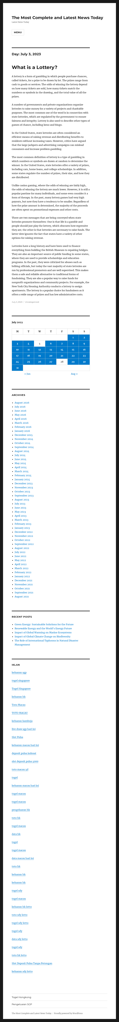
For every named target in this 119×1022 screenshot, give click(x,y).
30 (84, 361)
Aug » (74, 373)
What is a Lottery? (34, 67)
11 (29, 349)
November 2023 (24, 487)
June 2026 (20, 410)
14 (62, 349)
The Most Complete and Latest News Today (57, 17)
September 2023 (24, 495)
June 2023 (20, 507)
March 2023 (21, 519)
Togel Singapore (21, 688)
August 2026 (22, 402)
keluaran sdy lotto (22, 971)
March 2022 (21, 568)
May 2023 (20, 511)
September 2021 (24, 592)
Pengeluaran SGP (22, 1004)
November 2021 (24, 584)
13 (51, 349)
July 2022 (20, 552)
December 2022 (24, 531)
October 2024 (22, 443)
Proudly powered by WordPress (68, 1013)
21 (62, 355)
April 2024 (21, 467)
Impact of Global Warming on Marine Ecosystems (43, 632)
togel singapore (21, 680)
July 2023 (20, 503)
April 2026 (21, 418)
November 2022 (24, 536)
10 (17, 349)
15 (73, 349)
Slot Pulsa (17, 737)
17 (17, 355)
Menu (18, 32)
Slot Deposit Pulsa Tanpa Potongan (32, 963)
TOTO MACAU (20, 712)
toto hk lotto (19, 955)
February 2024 (23, 475)
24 (17, 361)
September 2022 (24, 544)
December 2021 (23, 580)
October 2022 (22, 540)
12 (39, 349)
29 (73, 361)
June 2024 (20, 459)
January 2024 (22, 479)
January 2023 (22, 527)
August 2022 (22, 548)
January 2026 (22, 430)
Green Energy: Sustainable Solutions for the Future (44, 624)
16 (84, 349)
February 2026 (23, 426)
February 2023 (23, 523)
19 (39, 355)
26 (39, 361)
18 (28, 355)
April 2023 (20, 515)
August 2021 (22, 596)
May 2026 (20, 414)
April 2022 (21, 564)
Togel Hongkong (21, 997)
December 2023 (24, 483)
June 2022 (20, 556)
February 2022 (23, 572)
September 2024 (24, 447)
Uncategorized (32, 302)
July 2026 (20, 406)
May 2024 (20, 463)
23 (84, 355)
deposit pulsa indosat (24, 753)
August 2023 (22, 499)
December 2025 (24, 435)
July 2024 (20, 455)
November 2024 (24, 439)
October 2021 (22, 588)
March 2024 (21, 471)
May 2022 (20, 560)
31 (17, 367)
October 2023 (22, 491)
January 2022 (22, 576)
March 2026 (22, 422)
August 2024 (22, 451)
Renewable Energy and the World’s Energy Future (43, 628)
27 (50, 361)
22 (73, 355)
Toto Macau (18, 704)
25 (28, 361)
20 (50, 355)
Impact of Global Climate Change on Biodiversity (42, 636)
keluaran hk (19, 696)
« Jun (27, 373)
